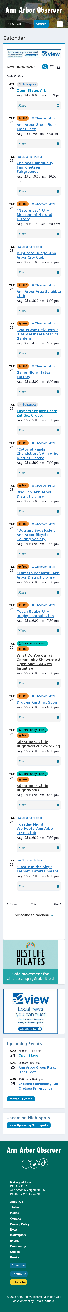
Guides (15, 1251)
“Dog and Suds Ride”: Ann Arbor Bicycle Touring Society (36, 534)
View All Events (21, 1099)
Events (15, 1240)
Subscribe (18, 1282)
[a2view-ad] (34, 56)
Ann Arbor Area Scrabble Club (39, 293)
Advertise (18, 1265)
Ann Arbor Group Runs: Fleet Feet (37, 126)
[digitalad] (34, 962)
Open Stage (28, 1055)
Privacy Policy (20, 1224)
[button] (24, 1162)
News (14, 1229)
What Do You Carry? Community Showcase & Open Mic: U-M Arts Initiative (39, 661)
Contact (15, 1218)
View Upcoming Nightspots (29, 1125)
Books (14, 1257)
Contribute (18, 1273)
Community (18, 1246)
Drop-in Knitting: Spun (37, 702)
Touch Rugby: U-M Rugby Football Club (35, 613)
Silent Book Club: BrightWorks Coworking (38, 743)
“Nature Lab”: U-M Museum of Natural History (34, 214)
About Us (16, 1201)
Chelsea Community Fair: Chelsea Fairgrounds (35, 167)
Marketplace (18, 1235)
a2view (14, 1207)
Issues (14, 1213)
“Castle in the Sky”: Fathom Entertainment (38, 868)
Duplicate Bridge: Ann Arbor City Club (36, 255)
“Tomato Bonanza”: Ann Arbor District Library (38, 574)
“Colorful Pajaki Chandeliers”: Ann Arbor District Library (38, 453)
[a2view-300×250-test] (34, 1011)
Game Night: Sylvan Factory (35, 374)
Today (34, 903)
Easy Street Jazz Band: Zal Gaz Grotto (37, 412)
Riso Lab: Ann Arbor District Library (34, 494)
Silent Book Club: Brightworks (32, 787)
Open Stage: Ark (31, 90)
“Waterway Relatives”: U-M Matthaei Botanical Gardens (38, 334)
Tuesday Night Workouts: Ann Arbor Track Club (35, 828)
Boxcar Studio (44, 1301)
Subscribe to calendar (32, 915)
